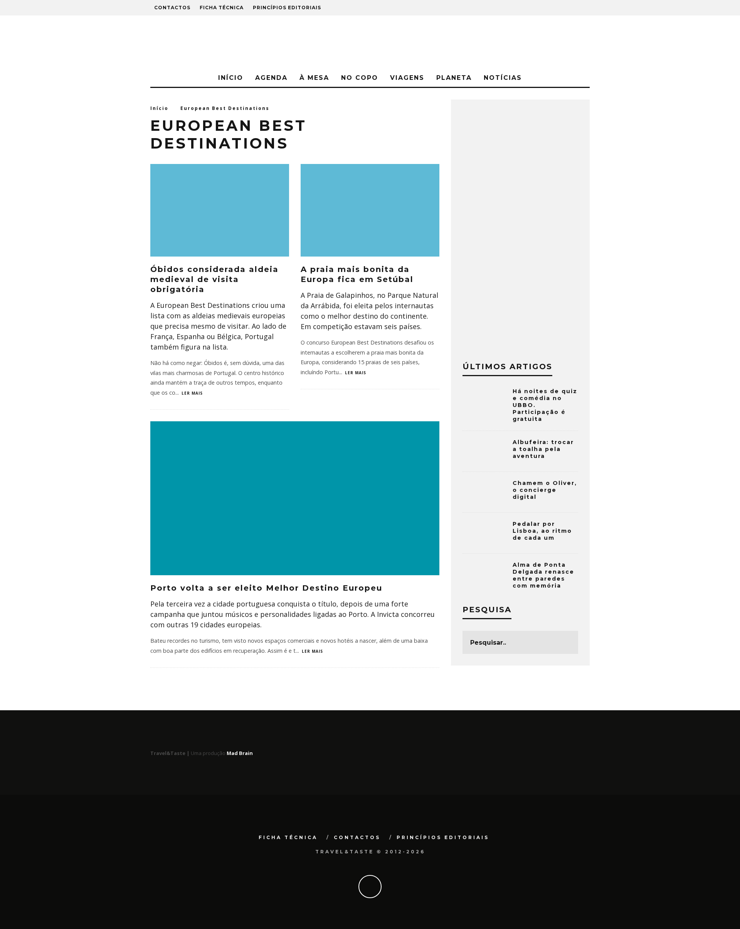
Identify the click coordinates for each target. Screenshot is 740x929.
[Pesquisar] (546, 7)
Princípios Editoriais (287, 7)
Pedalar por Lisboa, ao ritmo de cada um (542, 530)
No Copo (359, 77)
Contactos (172, 7)
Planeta (454, 77)
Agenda (271, 77)
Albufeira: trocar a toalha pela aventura (543, 449)
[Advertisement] (520, 227)
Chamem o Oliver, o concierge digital (545, 490)
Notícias (503, 77)
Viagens (407, 77)
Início (230, 77)
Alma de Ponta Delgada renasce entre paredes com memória (543, 575)
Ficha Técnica (222, 7)
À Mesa (314, 77)
